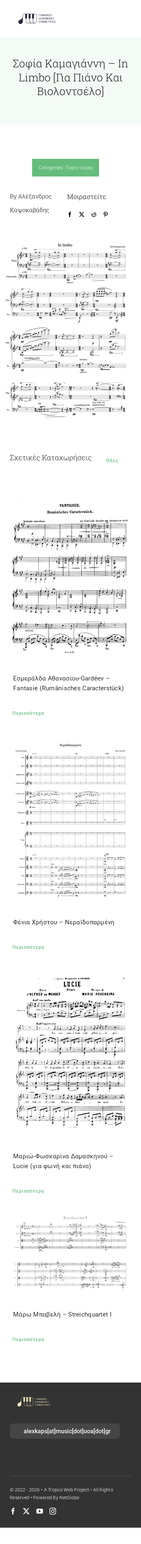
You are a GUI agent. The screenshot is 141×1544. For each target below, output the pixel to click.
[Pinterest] (105, 214)
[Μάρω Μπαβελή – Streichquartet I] (70, 1254)
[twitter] (26, 1511)
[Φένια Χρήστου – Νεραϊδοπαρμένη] (70, 818)
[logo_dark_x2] (37, 15)
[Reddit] (94, 214)
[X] (82, 214)
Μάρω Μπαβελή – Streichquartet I (62, 1314)
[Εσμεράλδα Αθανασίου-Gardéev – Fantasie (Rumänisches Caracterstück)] (70, 575)
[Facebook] (70, 214)
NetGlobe (69, 1497)
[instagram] (53, 1511)
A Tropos (53, 1489)
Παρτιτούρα (78, 168)
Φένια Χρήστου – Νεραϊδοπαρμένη (64, 922)
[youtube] (39, 1511)
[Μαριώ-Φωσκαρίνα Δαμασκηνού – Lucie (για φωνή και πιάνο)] (70, 1052)
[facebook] (13, 1511)
